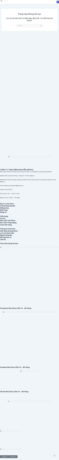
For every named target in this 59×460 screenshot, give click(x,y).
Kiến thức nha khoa (7, 220)
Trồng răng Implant (7, 206)
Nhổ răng (3, 210)
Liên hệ (3, 239)
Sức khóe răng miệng (8, 223)
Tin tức (3, 218)
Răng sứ (3, 212)
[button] (58, 2)
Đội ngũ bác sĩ (5, 237)
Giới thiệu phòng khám (9, 231)
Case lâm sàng (6, 225)
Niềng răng (4, 208)
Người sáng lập (6, 235)
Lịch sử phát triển (7, 233)
